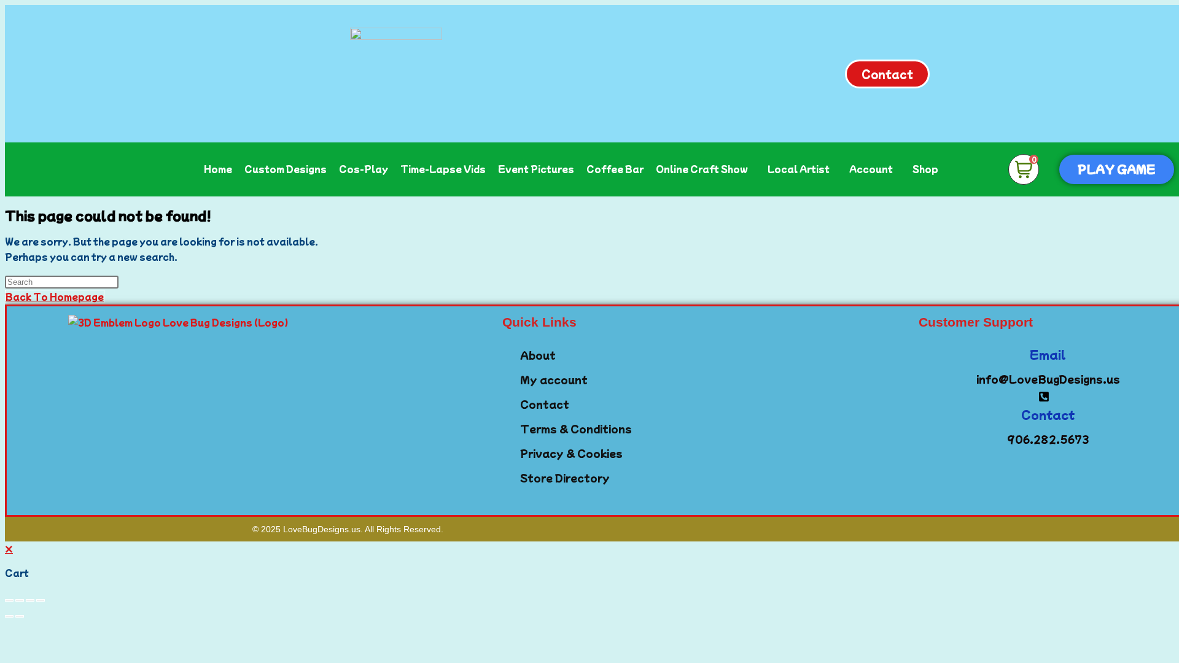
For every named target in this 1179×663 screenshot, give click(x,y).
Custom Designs (285, 169)
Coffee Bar (615, 169)
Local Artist (799, 169)
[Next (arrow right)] (19, 616)
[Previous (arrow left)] (9, 616)
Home (218, 169)
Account (871, 169)
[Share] (30, 600)
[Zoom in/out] (9, 600)
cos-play (363, 169)
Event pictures (536, 169)
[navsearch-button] (976, 167)
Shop (925, 169)
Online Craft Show (702, 169)
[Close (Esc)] (40, 600)
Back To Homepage (55, 296)
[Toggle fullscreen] (19, 600)
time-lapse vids (443, 169)
